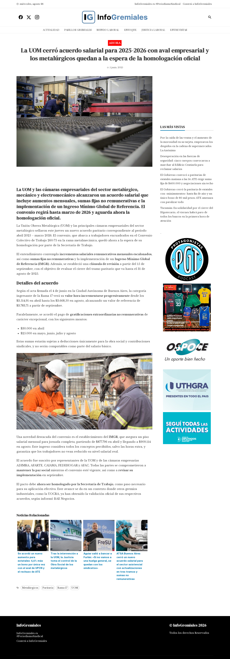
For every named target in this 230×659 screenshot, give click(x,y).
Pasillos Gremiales (78, 29)
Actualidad (51, 29)
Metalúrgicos (30, 587)
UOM (74, 587)
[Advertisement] (84, 177)
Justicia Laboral (153, 29)
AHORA (115, 43)
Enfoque (130, 29)
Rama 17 (62, 587)
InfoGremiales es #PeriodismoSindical (157, 4)
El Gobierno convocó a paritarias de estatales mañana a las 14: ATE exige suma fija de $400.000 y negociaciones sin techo (186, 179)
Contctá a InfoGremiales (197, 4)
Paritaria (47, 587)
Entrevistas (178, 29)
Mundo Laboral (108, 29)
